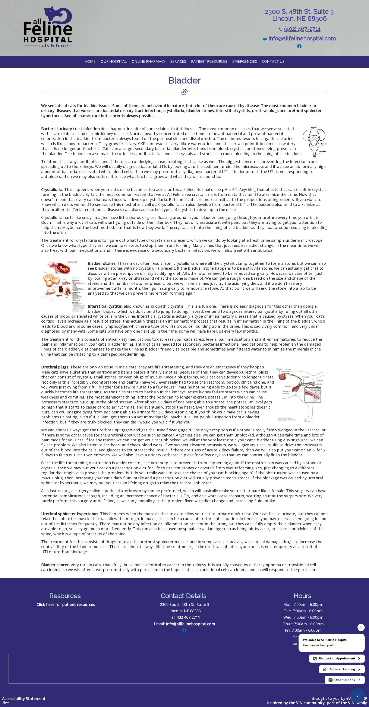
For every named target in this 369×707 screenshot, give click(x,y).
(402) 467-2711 (302, 29)
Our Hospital (114, 61)
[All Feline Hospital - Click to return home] (48, 26)
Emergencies (244, 61)
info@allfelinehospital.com (302, 38)
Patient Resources (209, 61)
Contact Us (273, 61)
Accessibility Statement (23, 698)
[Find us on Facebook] (299, 45)
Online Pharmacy (148, 61)
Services (178, 61)
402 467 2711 (188, 617)
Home (90, 61)
